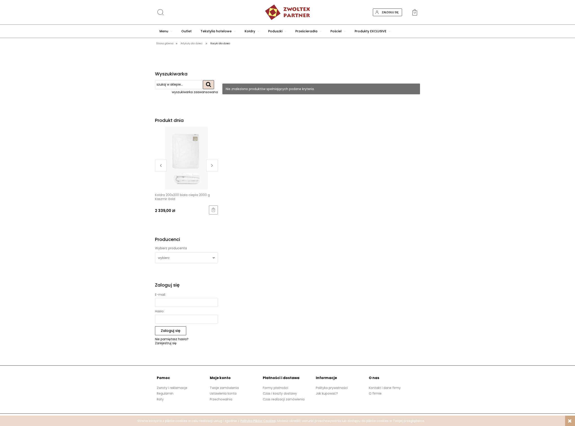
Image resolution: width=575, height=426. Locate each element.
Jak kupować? (327, 393)
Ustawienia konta (223, 393)
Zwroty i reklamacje (172, 388)
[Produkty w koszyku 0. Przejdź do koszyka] (416, 12)
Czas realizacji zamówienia (284, 399)
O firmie (375, 393)
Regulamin (165, 393)
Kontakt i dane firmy (385, 388)
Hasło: (159, 311)
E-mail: (160, 294)
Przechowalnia (221, 399)
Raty (160, 399)
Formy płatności (275, 388)
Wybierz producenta (171, 248)
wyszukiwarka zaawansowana (195, 92)
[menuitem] (166, 31)
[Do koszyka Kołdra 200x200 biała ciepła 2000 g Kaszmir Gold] (159, 209)
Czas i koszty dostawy (280, 393)
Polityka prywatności (332, 388)
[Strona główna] (287, 12)
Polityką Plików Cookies (258, 421)
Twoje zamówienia (224, 388)
